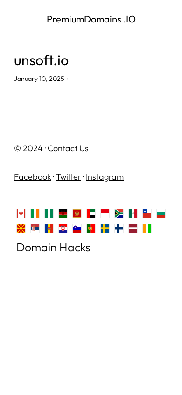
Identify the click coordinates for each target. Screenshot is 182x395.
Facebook (32, 176)
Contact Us (68, 148)
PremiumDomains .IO (91, 19)
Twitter (68, 176)
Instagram (105, 176)
